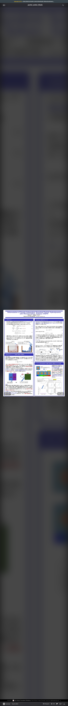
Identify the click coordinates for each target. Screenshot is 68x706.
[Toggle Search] (63, 5)
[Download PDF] (64, 703)
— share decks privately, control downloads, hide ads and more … (34, 1)
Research (47, 703)
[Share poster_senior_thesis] (57, 704)
